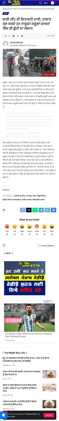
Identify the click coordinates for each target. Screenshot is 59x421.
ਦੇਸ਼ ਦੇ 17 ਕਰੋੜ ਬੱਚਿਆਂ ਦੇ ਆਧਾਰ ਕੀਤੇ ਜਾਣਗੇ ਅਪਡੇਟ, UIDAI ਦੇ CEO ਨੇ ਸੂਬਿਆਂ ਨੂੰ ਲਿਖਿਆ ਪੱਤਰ (20, 388)
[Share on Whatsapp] (35, 210)
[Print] (22, 36)
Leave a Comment (47, 245)
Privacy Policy (32, 414)
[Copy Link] (18, 36)
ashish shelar (19, 195)
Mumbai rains (39, 199)
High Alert (41, 195)
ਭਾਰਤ (5, 13)
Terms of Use (10, 416)
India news (27, 199)
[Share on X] (14, 36)
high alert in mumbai (12, 199)
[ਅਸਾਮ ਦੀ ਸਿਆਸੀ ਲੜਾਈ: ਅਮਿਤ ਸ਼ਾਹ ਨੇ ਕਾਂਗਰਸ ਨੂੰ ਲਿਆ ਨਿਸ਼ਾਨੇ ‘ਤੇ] (49, 374)
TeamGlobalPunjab (16, 42)
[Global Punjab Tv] (14, 3)
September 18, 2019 (31, 136)
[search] (41, 3)
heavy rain (31, 195)
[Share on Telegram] (41, 210)
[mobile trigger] (5, 3)
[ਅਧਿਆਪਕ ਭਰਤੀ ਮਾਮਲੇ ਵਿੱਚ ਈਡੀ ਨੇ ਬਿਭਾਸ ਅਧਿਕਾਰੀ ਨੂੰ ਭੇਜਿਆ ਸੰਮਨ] (49, 404)
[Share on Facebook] (9, 36)
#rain (23, 128)
